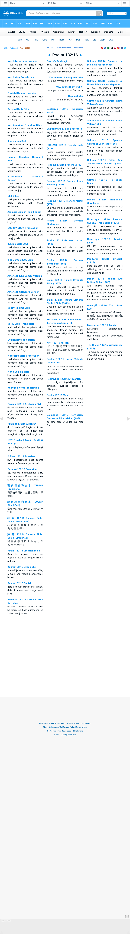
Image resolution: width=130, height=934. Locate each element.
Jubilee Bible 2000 (18, 244)
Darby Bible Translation (21, 323)
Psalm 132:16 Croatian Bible (23, 550)
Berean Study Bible (18, 109)
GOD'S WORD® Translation (22, 228)
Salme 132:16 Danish (19, 583)
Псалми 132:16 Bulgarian (22, 469)
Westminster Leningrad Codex (66, 77)
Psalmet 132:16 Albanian (21, 423)
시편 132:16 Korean (58, 342)
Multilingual (14, 48)
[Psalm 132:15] (4, 426)
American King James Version (24, 275)
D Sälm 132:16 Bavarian (21, 456)
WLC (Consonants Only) (69, 86)
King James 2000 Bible (20, 259)
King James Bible (17, 141)
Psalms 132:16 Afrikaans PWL (24, 404)
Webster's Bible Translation (23, 355)
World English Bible (18, 371)
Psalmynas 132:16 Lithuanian (64, 378)
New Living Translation (20, 77)
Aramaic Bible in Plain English (24, 212)
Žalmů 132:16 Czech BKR (21, 567)
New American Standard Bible (24, 125)
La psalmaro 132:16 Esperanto (64, 128)
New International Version (22, 61)
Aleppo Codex (75, 96)
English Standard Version (21, 93)
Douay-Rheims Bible (18, 307)
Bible (6, 48)
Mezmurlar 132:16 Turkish (102, 325)
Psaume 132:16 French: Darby (64, 164)
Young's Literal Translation (23, 387)
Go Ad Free (6, 921)
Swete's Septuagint (58, 61)
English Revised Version (21, 339)
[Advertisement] (65, 677)
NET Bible (13, 196)
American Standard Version (23, 291)
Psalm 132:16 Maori (58, 395)
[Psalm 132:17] (126, 426)
